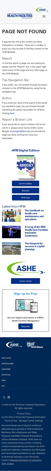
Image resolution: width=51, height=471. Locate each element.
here (12, 113)
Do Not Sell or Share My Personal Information (24, 417)
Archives (25, 190)
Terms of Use (10, 420)
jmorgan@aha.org (21, 131)
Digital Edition (25, 150)
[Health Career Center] (25, 268)
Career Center (25, 281)
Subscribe (25, 326)
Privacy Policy (24, 413)
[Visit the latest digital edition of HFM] (25, 167)
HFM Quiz (25, 197)
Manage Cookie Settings (31, 420)
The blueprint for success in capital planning (35, 246)
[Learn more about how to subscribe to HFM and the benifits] (25, 306)
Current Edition (25, 183)
